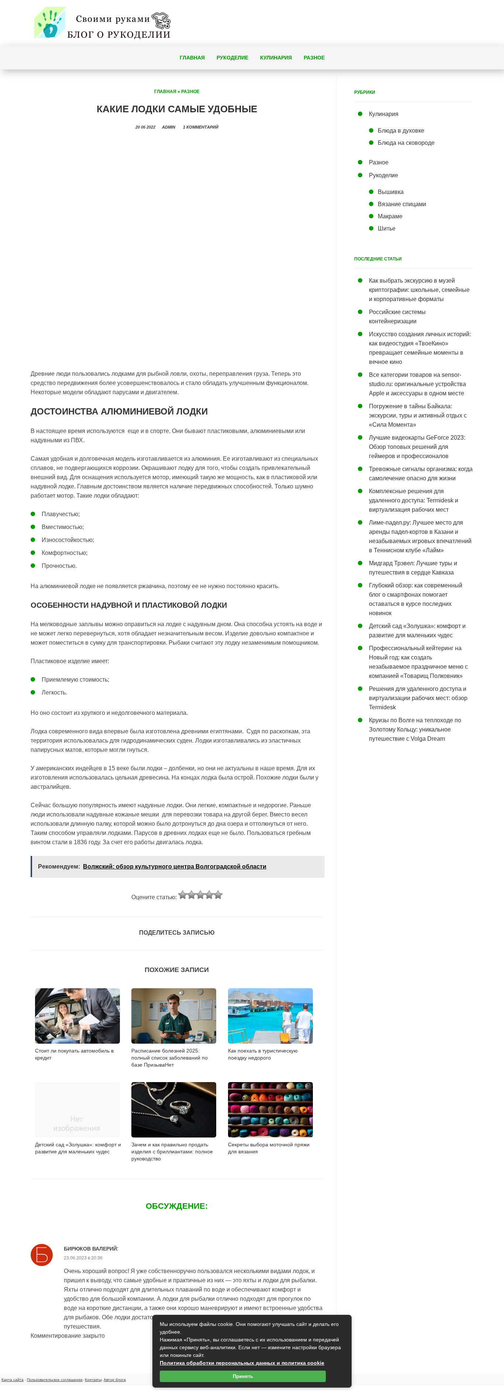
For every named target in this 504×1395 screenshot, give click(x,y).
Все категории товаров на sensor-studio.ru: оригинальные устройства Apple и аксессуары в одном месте (417, 384)
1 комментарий (200, 127)
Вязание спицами (402, 204)
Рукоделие (232, 58)
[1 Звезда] (182, 894)
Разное (314, 58)
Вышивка (391, 192)
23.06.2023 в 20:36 (83, 1258)
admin (168, 127)
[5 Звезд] (218, 894)
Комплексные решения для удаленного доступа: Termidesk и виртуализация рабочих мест (413, 500)
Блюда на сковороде (406, 143)
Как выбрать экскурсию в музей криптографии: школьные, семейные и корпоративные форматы (419, 289)
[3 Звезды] (200, 894)
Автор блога (115, 1380)
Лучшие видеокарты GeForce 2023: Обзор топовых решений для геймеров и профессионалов (417, 446)
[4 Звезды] (209, 894)
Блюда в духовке (401, 130)
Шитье (387, 228)
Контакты (93, 1380)
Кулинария (276, 58)
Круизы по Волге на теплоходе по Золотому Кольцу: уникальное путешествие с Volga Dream (415, 729)
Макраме (390, 216)
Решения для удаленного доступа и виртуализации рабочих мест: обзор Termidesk (418, 698)
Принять (243, 1376)
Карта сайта (12, 1380)
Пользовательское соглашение (55, 1380)
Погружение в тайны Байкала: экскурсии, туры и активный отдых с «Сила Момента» (418, 415)
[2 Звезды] (191, 894)
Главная (192, 58)
